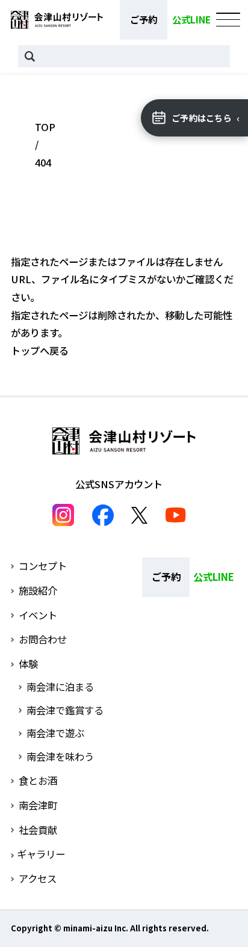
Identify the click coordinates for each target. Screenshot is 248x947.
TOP (45, 127)
